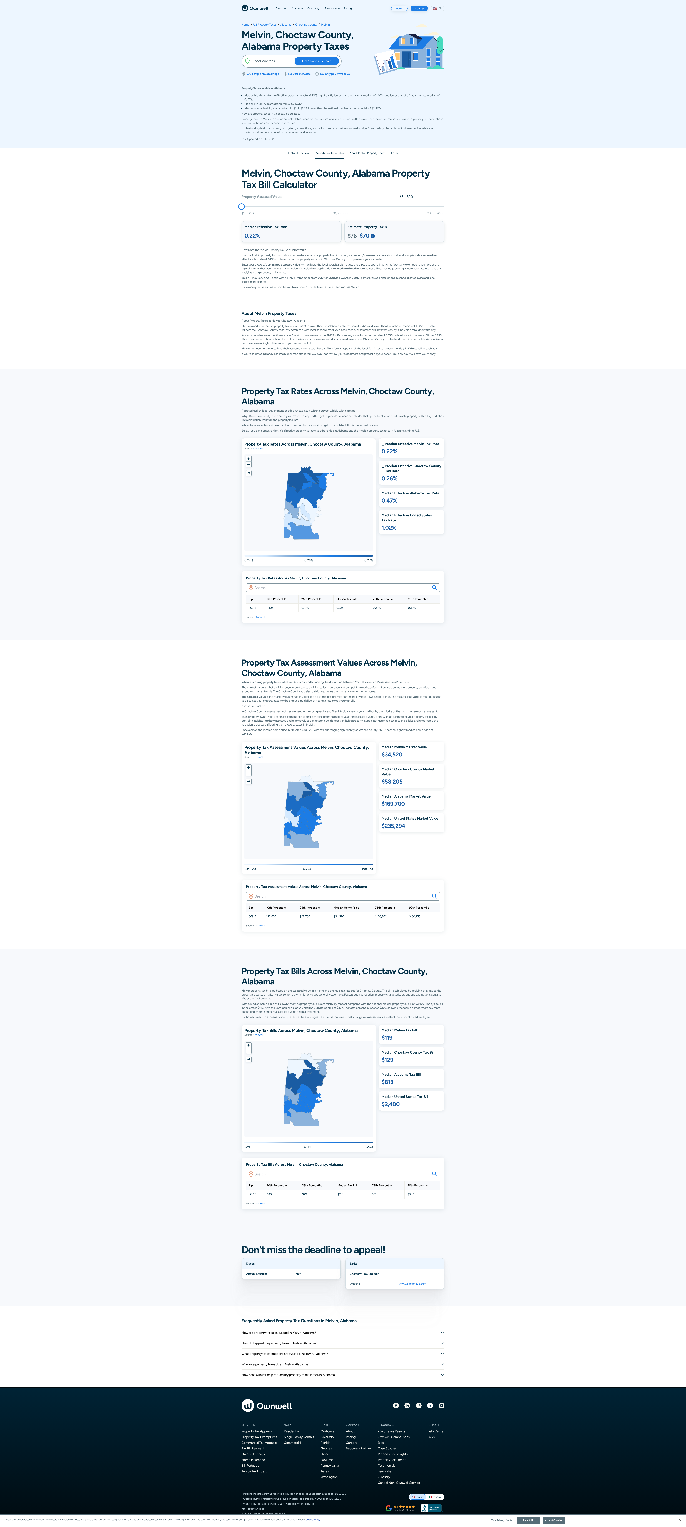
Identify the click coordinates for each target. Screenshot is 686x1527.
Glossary (384, 1477)
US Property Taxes (264, 24)
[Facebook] (396, 1405)
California (327, 1431)
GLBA (281, 1503)
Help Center (435, 1431)
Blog (381, 1442)
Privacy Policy (249, 1503)
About (350, 1431)
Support (433, 1424)
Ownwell (258, 448)
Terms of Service (267, 1503)
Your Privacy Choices (253, 1508)
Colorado (327, 1437)
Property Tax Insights (393, 1454)
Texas (325, 1471)
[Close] (680, 1520)
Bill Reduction (251, 1465)
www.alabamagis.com (412, 1283)
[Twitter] (430, 1405)
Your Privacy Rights (501, 1520)
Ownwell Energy (253, 1454)
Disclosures (307, 1503)
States (326, 1424)
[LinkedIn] (407, 1405)
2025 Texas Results (391, 1431)
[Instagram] (419, 1405)
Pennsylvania (330, 1465)
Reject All (528, 1520)
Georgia (326, 1448)
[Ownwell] (255, 7)
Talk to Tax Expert (254, 1471)
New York (327, 1460)
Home (245, 24)
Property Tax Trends (392, 1460)
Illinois (325, 1454)
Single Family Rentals (299, 1437)
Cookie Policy (313, 1519)
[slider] (241, 206)
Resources (386, 1424)
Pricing (351, 1437)
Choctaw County (306, 24)
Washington (329, 1477)
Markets (290, 1424)
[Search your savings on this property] (434, 587)
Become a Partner (358, 1448)
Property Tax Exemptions (259, 1437)
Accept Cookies (553, 1520)
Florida (325, 1442)
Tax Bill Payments (254, 1448)
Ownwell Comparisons (394, 1437)
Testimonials (386, 1465)
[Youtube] (441, 1405)
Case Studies (387, 1448)
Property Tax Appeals (257, 1431)
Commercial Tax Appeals (259, 1442)
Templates (385, 1471)
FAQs (431, 1437)
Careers (351, 1442)
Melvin (325, 24)
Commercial (292, 1442)
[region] (343, 1520)
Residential (292, 1431)
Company (352, 1424)
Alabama (285, 24)
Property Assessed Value (261, 196)
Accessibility (292, 1503)
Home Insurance (253, 1460)
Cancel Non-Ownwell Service (399, 1482)
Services (248, 1424)
